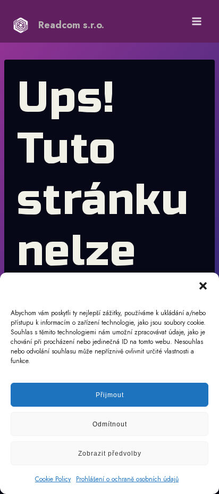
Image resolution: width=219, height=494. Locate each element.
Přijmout (110, 395)
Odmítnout (109, 424)
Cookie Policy (53, 479)
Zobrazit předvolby (109, 453)
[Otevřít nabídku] (196, 21)
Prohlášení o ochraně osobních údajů (127, 479)
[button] (203, 286)
